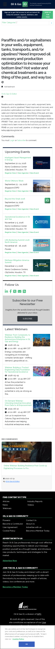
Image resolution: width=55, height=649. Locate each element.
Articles (6, 501)
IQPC (39, 614)
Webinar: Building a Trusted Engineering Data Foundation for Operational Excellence (17, 369)
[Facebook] (11, 292)
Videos (31, 505)
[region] (27, 637)
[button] (27, 23)
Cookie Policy (9, 531)
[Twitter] (15, 292)
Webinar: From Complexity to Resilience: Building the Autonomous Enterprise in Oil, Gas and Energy (17, 338)
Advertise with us (33, 527)
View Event (34, 173)
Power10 (6, 520)
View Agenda (23, 173)
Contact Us (31, 520)
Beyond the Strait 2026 (15, 199)
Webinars (7, 508)
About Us (30, 524)
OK (26, 644)
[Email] (20, 292)
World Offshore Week (14, 181)
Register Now (10, 173)
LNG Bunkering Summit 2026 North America (17, 241)
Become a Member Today (38, 531)
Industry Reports (35, 501)
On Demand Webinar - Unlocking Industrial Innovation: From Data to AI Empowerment (18, 403)
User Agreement (10, 527)
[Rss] (25, 292)
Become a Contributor (13, 524)
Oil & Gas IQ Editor (9, 94)
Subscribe (21, 140)
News (5, 505)
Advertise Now (10, 561)
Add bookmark (9, 87)
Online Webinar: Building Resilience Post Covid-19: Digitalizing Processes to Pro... (25, 467)
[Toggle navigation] (5, 4)
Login (12, 140)
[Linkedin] (7, 292)
